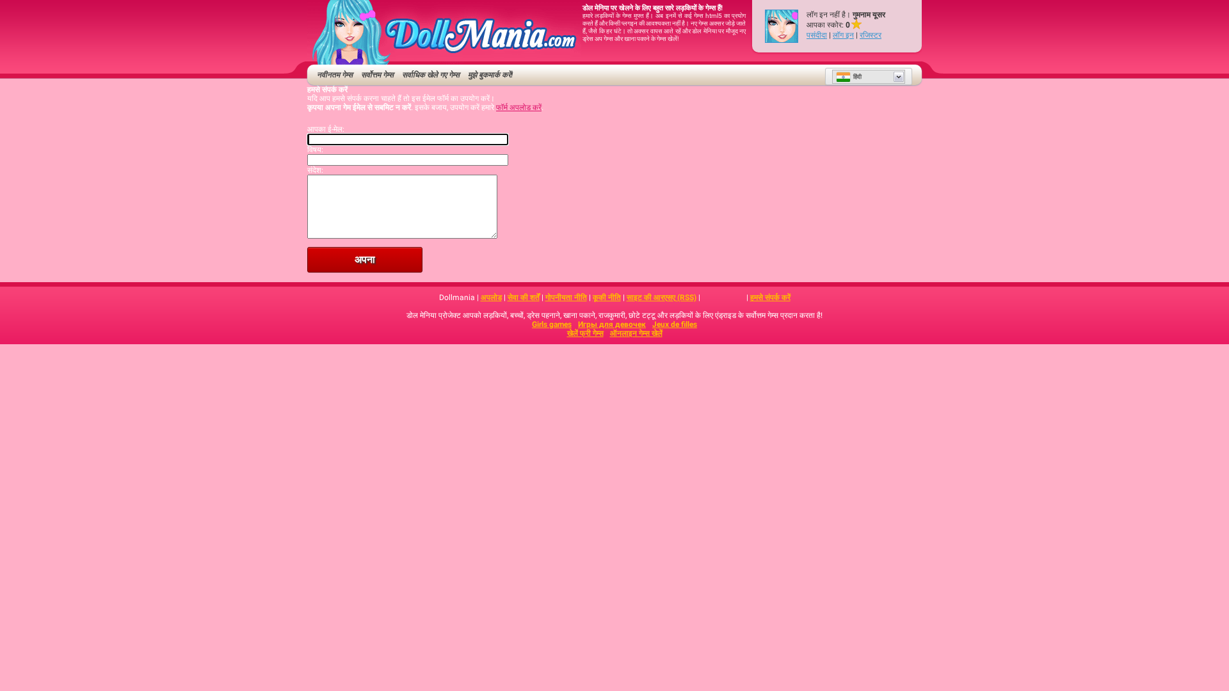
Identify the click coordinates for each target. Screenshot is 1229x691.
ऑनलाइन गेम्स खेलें (636, 333)
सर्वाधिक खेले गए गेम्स (431, 74)
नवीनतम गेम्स (335, 74)
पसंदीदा (817, 35)
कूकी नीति (607, 297)
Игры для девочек (612, 324)
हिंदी (857, 77)
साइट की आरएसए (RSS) (661, 297)
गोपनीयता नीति (566, 297)
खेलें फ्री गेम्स (585, 333)
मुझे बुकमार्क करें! (490, 74)
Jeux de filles (674, 324)
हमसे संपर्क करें (770, 297)
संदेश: (315, 170)
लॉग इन (843, 35)
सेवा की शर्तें (524, 297)
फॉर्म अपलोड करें (519, 107)
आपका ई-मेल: (325, 129)
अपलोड (491, 297)
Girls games (552, 324)
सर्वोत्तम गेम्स (377, 74)
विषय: (315, 149)
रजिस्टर (870, 35)
